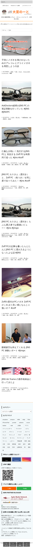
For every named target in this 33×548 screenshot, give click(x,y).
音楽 (29, 447)
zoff (23, 164)
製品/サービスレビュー (7, 187)
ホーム (4, 30)
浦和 (29, 444)
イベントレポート (23, 356)
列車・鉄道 (27, 441)
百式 (13, 447)
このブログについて (26, 5)
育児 (12, 71)
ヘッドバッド (5, 73)
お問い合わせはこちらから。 (11, 524)
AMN (14, 389)
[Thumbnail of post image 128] (16, 46)
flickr (29, 419)
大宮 (4, 444)
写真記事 (19, 441)
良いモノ (18, 117)
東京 (19, 444)
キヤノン (11, 432)
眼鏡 (11, 73)
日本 (8, 444)
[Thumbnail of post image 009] (16, 207)
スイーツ (27, 432)
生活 (8, 447)
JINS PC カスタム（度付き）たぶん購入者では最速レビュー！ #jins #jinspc (16, 224)
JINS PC (5, 119)
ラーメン (5, 441)
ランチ (28, 438)
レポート (4, 359)
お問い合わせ (5, 5)
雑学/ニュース (5, 259)
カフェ (27, 428)
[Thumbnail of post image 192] (16, 371)
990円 (8, 164)
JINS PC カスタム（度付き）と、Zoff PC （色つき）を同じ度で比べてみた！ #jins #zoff (16, 177)
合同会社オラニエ (10, 535)
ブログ (19, 435)
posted (23, 357)
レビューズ (6, 528)
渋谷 (4, 447)
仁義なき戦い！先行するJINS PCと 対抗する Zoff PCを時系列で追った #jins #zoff (16, 154)
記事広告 (19, 447)
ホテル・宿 (27, 435)
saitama (21, 422)
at (7, 357)
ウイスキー (19, 428)
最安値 (14, 444)
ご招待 (19, 425)
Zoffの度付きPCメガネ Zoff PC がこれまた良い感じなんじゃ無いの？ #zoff (16, 304)
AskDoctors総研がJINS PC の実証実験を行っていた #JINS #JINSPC (15, 108)
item (12, 259)
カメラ (4, 432)
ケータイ (19, 432)
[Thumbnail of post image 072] (16, 333)
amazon (12, 419)
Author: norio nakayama (8, 507)
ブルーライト (5, 236)
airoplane (5, 419)
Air (11, 389)
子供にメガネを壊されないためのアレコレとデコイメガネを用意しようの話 (16, 63)
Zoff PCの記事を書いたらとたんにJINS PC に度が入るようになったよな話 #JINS (16, 249)
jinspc (9, 119)
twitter (4, 425)
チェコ (4, 435)
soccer (28, 422)
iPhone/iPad (6, 422)
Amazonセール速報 (15, 5)
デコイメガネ (26, 71)
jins (16, 71)
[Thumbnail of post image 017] (16, 282)
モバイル (12, 438)
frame (18, 389)
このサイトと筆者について (10, 533)
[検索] (30, 1)
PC (20, 164)
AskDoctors (25, 117)
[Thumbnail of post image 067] (16, 91)
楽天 (24, 444)
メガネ (12, 117)
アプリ (27, 425)
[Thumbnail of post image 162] (16, 137)
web (12, 425)
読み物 (3, 164)
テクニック (12, 435)
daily (24, 419)
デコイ (20, 71)
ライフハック (20, 438)
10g (8, 389)
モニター (5, 438)
